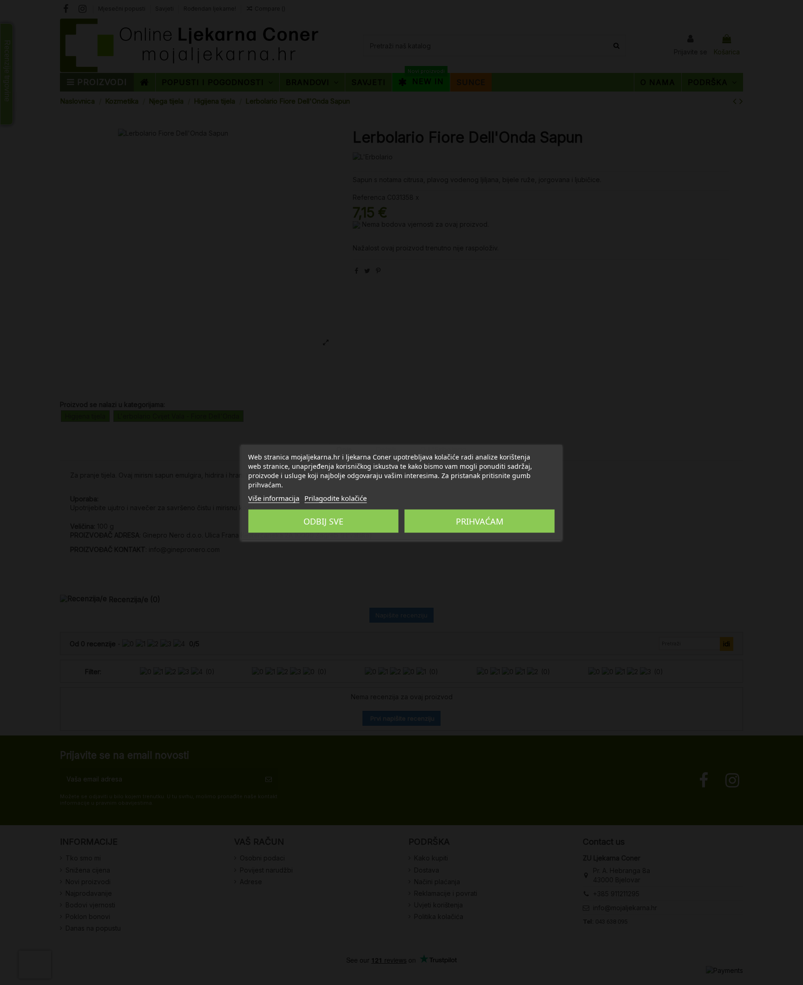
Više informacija (273, 498)
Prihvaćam (479, 521)
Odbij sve (323, 521)
